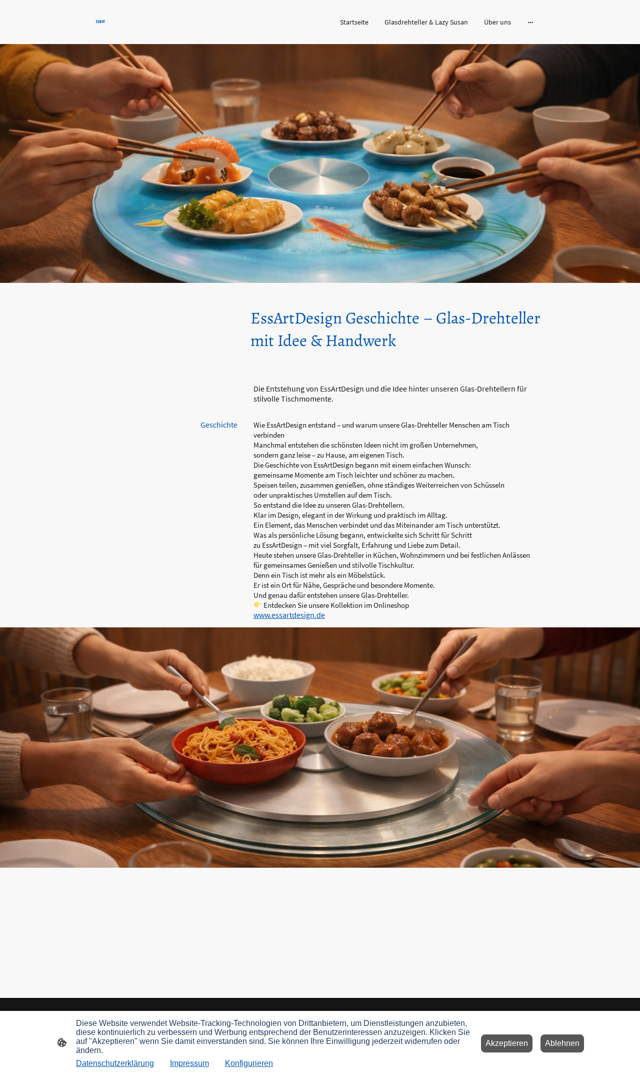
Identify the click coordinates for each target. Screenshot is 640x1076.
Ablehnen (562, 1043)
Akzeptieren (507, 1043)
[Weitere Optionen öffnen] (530, 22)
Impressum (189, 1063)
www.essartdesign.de (289, 615)
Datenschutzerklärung (115, 1063)
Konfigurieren (249, 1063)
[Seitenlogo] (165, 29)
